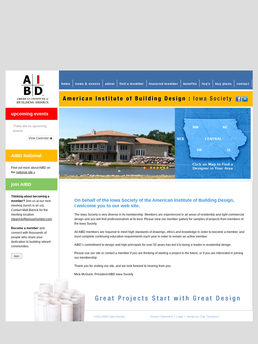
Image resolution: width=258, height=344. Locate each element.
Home (66, 84)
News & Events (87, 84)
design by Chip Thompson (203, 316)
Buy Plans (223, 84)
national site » (25, 172)
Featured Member (163, 84)
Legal (179, 316)
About (110, 84)
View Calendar (39, 138)
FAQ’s (206, 84)
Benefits (190, 84)
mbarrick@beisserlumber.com (31, 219)
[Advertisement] (129, 35)
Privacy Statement (161, 316)
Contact (243, 84)
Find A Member (131, 84)
